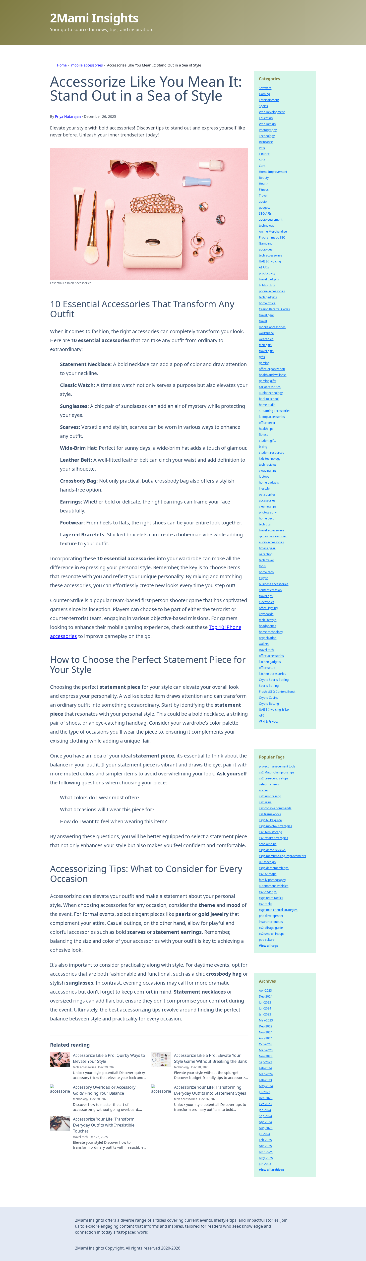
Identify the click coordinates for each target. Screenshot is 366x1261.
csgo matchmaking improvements (282, 856)
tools (262, 566)
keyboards (266, 614)
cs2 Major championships (276, 772)
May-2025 (266, 1158)
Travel (263, 195)
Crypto (263, 578)
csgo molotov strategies (275, 826)
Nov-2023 (265, 1056)
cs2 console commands (275, 808)
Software (265, 88)
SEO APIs (265, 213)
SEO (262, 160)
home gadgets (269, 482)
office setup (267, 668)
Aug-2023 (265, 1128)
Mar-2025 (266, 1152)
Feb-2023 (265, 1080)
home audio (267, 405)
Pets (262, 148)
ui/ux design (267, 862)
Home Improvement (273, 172)
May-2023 (266, 1020)
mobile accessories (87, 65)
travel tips (266, 596)
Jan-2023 (265, 1014)
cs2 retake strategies (273, 838)
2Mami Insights (94, 18)
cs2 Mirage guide (271, 928)
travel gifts (266, 351)
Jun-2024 (265, 1008)
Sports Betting (269, 686)
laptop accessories (272, 417)
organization (267, 638)
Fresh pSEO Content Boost (277, 692)
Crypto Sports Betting (274, 680)
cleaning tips (267, 506)
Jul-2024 (264, 1134)
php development (271, 916)
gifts (262, 357)
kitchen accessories (272, 674)
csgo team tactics (271, 898)
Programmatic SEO (272, 237)
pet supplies (267, 494)
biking (263, 446)
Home (62, 65)
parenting (265, 554)
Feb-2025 (265, 1140)
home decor (267, 518)
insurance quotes (271, 922)
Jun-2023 (265, 1002)
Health (263, 184)
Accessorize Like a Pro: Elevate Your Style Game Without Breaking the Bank (210, 1058)
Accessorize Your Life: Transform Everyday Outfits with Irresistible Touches (103, 1125)
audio (263, 201)
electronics (266, 602)
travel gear (266, 315)
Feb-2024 (265, 1068)
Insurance (266, 142)
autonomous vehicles (273, 886)
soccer (263, 790)
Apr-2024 (265, 1122)
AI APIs (264, 267)
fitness (263, 435)
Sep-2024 (265, 1116)
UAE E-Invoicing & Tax (274, 709)
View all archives (271, 1170)
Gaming (264, 94)
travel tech (266, 650)
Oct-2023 (265, 1104)
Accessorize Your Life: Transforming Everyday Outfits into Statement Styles (210, 1090)
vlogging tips (267, 470)
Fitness (264, 190)
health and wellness (272, 375)
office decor (267, 423)
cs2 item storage (270, 832)
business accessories (273, 584)
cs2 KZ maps (267, 874)
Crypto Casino (268, 697)
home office (267, 303)
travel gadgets (269, 279)
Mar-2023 (266, 1050)
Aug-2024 (265, 1038)
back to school (269, 399)
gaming (264, 363)
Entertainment (269, 100)
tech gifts (265, 345)
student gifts (267, 441)
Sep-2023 (265, 1062)
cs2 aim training (270, 796)
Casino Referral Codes (274, 309)
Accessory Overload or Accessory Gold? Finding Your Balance (104, 1090)
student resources (271, 452)
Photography (268, 130)
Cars (262, 166)
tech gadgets (268, 297)
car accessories (270, 387)
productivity (267, 273)
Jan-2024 (265, 1110)
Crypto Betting (269, 703)
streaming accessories (274, 411)
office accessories (271, 656)
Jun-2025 (265, 1164)
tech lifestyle (267, 620)
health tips (266, 429)
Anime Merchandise (273, 231)
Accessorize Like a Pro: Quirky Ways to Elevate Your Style (109, 1058)
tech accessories (270, 255)
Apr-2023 (265, 990)
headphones (267, 626)
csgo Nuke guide (270, 820)
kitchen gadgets (270, 662)
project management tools (277, 766)
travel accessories (271, 530)
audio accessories (271, 542)
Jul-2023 (264, 1092)
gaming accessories (273, 536)
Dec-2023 (265, 1098)
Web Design (267, 124)
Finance (264, 154)
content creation (270, 590)
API (261, 715)
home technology (271, 632)
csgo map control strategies (278, 910)
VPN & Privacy (268, 721)
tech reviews (267, 464)
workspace (266, 333)
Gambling (265, 243)
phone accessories (272, 291)
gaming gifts (267, 381)
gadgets (264, 207)
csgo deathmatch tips (274, 868)
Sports (263, 106)
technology (266, 225)
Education (266, 118)
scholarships (267, 844)
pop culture (267, 940)
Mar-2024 (266, 1074)
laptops (264, 476)
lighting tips (267, 285)
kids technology (269, 458)
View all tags (268, 946)
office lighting (268, 608)
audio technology (271, 393)
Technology (267, 136)
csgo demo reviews (272, 850)
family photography (272, 880)
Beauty (264, 178)
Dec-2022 (265, 1026)
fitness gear (267, 548)
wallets (264, 644)
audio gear (266, 249)
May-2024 (266, 1086)
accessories (267, 500)
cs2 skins (265, 802)
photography (268, 512)
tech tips (265, 524)
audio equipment (270, 219)
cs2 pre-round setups (273, 778)
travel (263, 321)
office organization (272, 369)
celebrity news (269, 784)
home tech (266, 572)
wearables (266, 339)
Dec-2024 (265, 996)
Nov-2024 (265, 1032)
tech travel (266, 560)
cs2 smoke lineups (271, 934)
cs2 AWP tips (268, 892)
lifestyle (264, 488)
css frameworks (270, 814)
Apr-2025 (265, 1146)
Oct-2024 (265, 1044)
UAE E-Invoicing (270, 261)
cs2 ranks (265, 904)
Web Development (272, 112)
